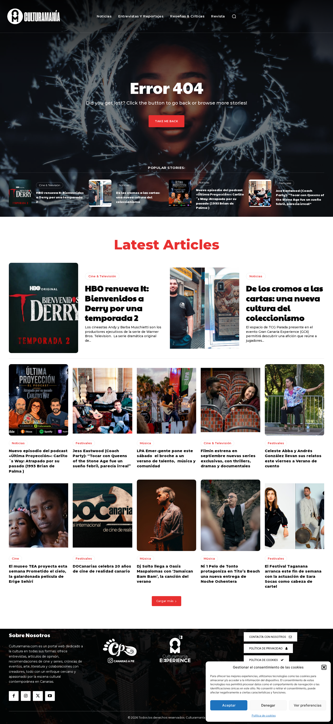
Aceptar (229, 705)
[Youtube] (50, 696)
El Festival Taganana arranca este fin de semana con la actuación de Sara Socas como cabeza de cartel (293, 576)
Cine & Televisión (49, 185)
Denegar (268, 705)
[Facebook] (14, 696)
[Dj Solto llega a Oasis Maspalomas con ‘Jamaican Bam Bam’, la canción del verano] (166, 515)
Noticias (124, 185)
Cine (15, 558)
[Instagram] (26, 696)
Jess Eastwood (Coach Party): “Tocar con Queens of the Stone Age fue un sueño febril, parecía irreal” (300, 197)
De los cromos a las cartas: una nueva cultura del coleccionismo (138, 197)
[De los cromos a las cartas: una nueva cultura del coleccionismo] (100, 193)
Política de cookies (264, 715)
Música (145, 443)
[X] (38, 696)
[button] (324, 667)
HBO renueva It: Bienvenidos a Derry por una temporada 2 (60, 197)
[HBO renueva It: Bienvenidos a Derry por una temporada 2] (20, 193)
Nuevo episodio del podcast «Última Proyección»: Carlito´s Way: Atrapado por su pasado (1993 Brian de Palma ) (220, 199)
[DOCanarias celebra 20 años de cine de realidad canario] (102, 515)
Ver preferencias (307, 705)
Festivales (285, 183)
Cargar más (165, 601)
